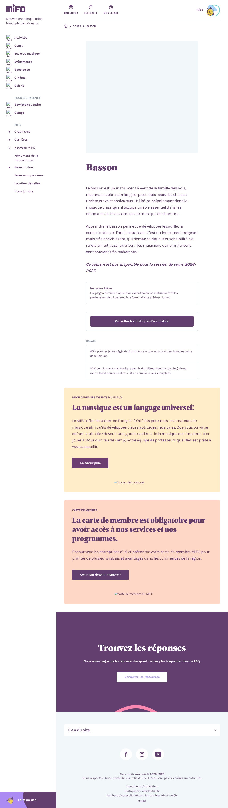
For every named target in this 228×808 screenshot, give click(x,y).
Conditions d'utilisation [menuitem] (142, 786)
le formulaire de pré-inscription (149, 297)
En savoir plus (90, 463)
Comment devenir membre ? (100, 574)
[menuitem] (28, 15)
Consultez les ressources (142, 677)
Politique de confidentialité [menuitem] (142, 791)
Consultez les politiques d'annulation (142, 321)
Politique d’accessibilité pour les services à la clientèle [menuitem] (141, 795)
